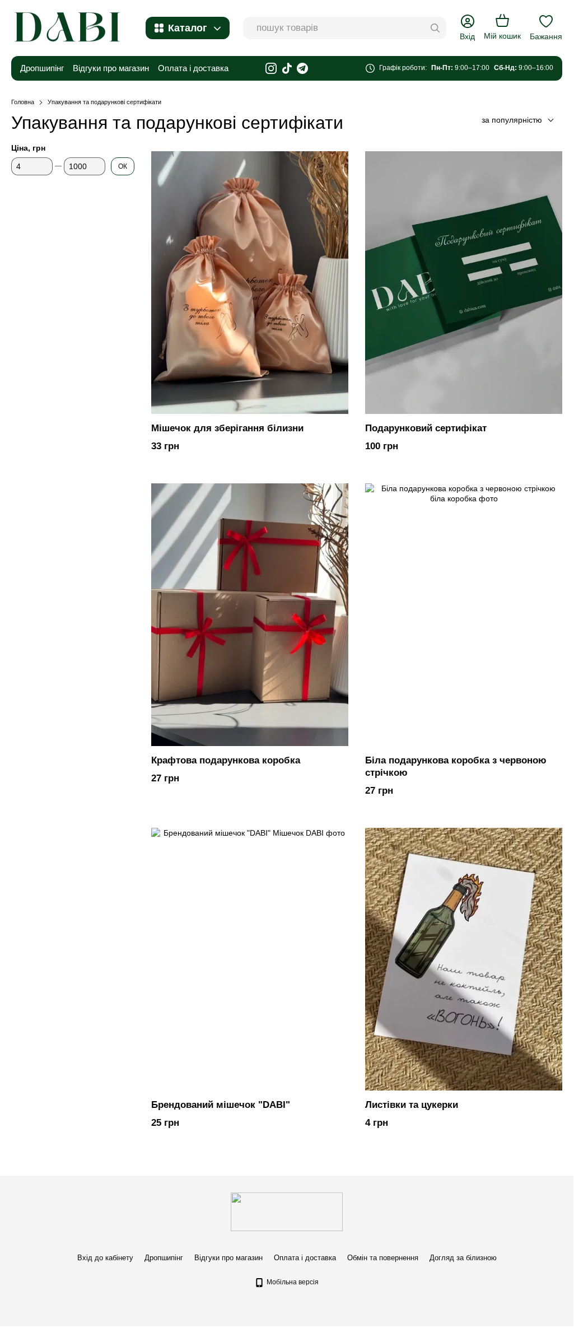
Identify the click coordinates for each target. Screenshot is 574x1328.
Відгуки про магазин (111, 68)
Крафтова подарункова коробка (225, 760)
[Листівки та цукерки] (463, 959)
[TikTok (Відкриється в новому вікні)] (286, 68)
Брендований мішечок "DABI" (220, 1104)
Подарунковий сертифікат (426, 428)
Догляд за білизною (463, 1258)
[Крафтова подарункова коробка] (249, 614)
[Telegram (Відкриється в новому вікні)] (302, 68)
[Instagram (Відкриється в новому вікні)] (271, 68)
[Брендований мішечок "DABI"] (249, 959)
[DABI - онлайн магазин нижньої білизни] (287, 1211)
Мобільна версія (292, 1282)
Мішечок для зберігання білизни (227, 428)
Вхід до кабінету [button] (105, 1258)
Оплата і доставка (193, 68)
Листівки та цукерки (411, 1104)
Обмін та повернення (382, 1258)
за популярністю (512, 119)
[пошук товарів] (435, 28)
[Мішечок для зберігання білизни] (249, 282)
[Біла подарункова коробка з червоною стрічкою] (463, 614)
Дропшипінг (42, 68)
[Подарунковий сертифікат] (463, 282)
